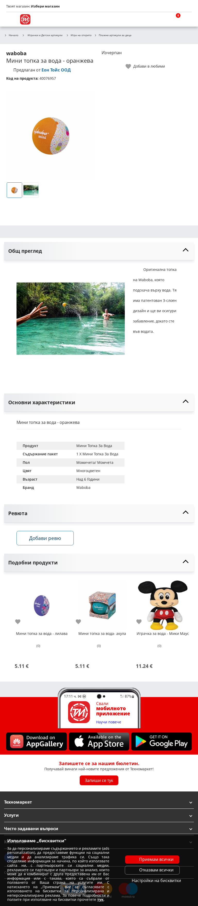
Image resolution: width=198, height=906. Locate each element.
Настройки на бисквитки (156, 880)
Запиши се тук (99, 780)
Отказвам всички (156, 870)
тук (100, 899)
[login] (187, 19)
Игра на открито (81, 35)
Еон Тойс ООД (56, 70)
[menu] (11, 19)
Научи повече (108, 722)
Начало (13, 35)
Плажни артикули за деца (115, 35)
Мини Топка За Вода (94, 445)
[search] (162, 19)
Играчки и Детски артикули (45, 35)
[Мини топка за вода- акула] (102, 603)
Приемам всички (156, 859)
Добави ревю (45, 538)
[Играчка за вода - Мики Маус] (163, 603)
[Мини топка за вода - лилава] (42, 603)
